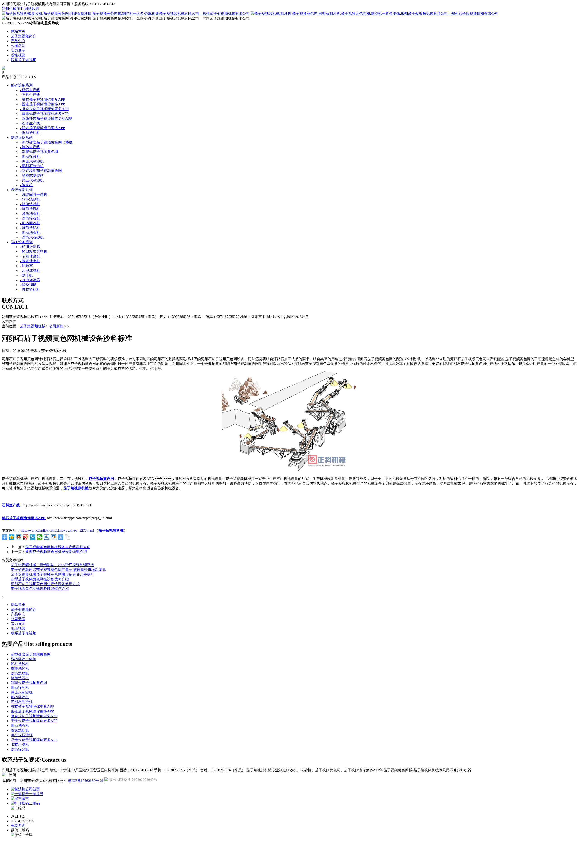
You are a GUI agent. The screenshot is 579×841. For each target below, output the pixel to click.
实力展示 (18, 50)
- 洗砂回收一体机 (33, 194)
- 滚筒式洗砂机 (32, 237)
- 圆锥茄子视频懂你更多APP (42, 104)
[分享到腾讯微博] (33, 537)
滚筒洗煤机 (20, 673)
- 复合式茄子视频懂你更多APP (44, 109)
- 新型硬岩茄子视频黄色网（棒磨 (46, 142)
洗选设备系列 (22, 190)
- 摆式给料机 (30, 289)
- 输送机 (26, 185)
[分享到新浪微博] (25, 537)
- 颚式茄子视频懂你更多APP (42, 99)
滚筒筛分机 (20, 749)
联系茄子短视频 (23, 60)
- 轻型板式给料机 (33, 251)
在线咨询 (18, 825)
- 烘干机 (26, 275)
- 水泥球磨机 (30, 270)
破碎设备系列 (22, 85)
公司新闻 (18, 46)
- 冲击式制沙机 (32, 161)
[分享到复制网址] (68, 537)
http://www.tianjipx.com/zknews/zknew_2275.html (57, 530)
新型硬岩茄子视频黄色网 (31, 654)
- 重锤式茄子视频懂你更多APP (44, 114)
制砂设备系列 (22, 137)
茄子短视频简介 (23, 36)
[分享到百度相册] (54, 537)
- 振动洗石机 (30, 232)
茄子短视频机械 (32, 326)
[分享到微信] (40, 537)
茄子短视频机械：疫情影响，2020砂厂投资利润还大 (52, 565)
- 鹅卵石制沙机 (32, 166)
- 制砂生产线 (30, 147)
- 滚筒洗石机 (30, 213)
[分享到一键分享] (61, 537)
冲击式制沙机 (22, 692)
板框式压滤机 (22, 735)
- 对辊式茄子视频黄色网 (39, 152)
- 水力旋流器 (30, 280)
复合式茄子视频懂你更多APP (34, 716)
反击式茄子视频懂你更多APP (34, 740)
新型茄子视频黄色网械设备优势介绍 (40, 579)
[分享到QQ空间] (11, 537)
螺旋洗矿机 (20, 730)
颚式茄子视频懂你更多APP (32, 706)
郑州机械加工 (13, 9)
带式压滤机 (20, 744)
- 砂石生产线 (30, 90)
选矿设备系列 (22, 242)
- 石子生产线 (30, 123)
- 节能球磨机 (30, 256)
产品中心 (18, 41)
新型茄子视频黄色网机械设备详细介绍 (56, 552)
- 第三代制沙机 (32, 180)
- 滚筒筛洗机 (30, 218)
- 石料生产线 (30, 95)
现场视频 (18, 55)
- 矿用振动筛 (30, 247)
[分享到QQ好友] (18, 537)
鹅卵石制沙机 (22, 702)
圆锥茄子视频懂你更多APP (32, 711)
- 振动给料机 (30, 133)
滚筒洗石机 (20, 678)
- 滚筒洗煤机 (30, 209)
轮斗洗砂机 (20, 664)
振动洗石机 (20, 725)
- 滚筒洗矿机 (30, 228)
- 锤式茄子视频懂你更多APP (42, 128)
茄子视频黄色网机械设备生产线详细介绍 (57, 547)
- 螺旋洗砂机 (30, 204)
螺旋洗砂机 (20, 668)
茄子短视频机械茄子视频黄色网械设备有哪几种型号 (52, 574)
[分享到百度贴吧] (47, 537)
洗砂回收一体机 (23, 659)
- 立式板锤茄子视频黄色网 (41, 171)
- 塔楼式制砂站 (32, 175)
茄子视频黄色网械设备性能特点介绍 (40, 589)
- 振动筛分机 (30, 156)
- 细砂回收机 (30, 223)
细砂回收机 (20, 697)
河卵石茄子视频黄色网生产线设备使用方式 (45, 584)
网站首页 (18, 31)
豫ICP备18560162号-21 (86, 781)
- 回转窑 (26, 266)
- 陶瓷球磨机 (30, 261)
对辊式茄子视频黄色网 (29, 683)
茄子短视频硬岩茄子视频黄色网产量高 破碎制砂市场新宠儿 (58, 570)
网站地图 (31, 9)
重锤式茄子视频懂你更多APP (34, 721)
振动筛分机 (20, 687)
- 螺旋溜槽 (28, 285)
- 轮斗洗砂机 (30, 199)
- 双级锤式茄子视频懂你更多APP (46, 118)
